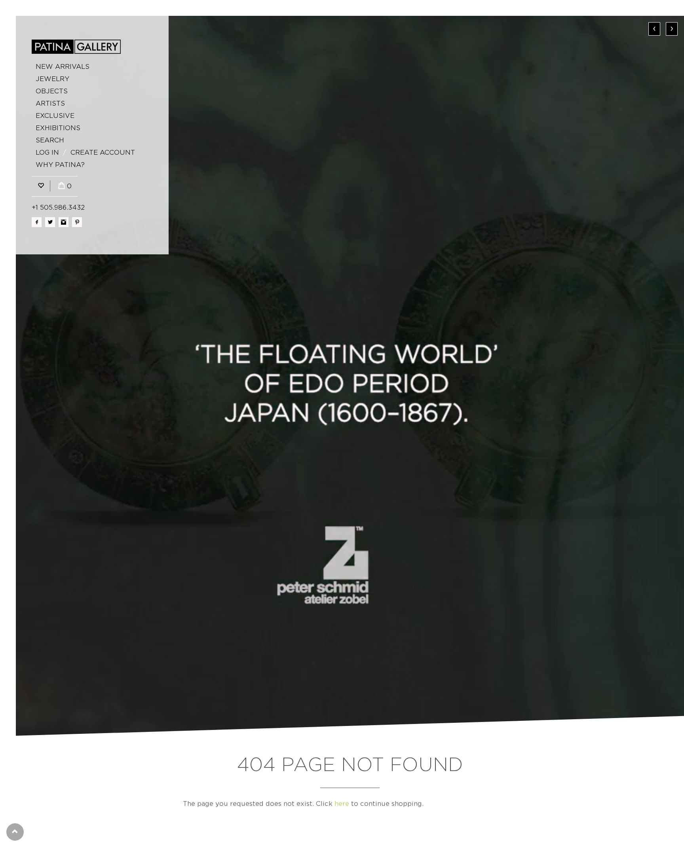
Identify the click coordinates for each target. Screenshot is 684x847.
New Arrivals (62, 66)
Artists (50, 103)
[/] (76, 47)
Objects (52, 91)
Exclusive (55, 115)
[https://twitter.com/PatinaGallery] (50, 222)
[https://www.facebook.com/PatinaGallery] (37, 222)
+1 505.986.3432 (58, 207)
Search (50, 140)
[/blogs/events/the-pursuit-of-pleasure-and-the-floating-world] (350, 376)
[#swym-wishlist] (41, 186)
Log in (47, 152)
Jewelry (52, 79)
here (341, 803)
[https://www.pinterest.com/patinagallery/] (77, 222)
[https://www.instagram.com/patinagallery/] (63, 222)
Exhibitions (58, 128)
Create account (102, 152)
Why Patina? (60, 165)
